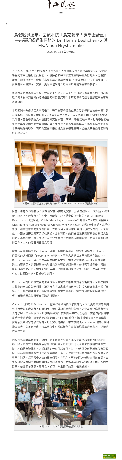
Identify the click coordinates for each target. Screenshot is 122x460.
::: (7, 24)
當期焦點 (69, 51)
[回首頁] (61, 4)
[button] (61, 13)
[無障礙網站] (109, 457)
